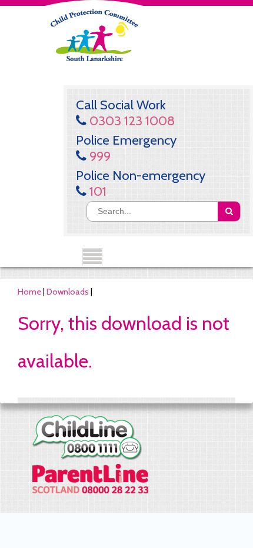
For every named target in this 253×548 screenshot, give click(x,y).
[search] (229, 211)
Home (29, 291)
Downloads (67, 291)
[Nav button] (92, 257)
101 (96, 191)
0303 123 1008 (130, 120)
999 (98, 156)
